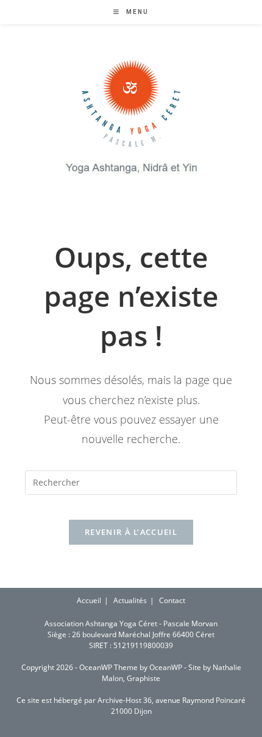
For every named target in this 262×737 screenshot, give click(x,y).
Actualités (130, 600)
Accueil (89, 600)
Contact (172, 600)
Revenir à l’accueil (131, 531)
